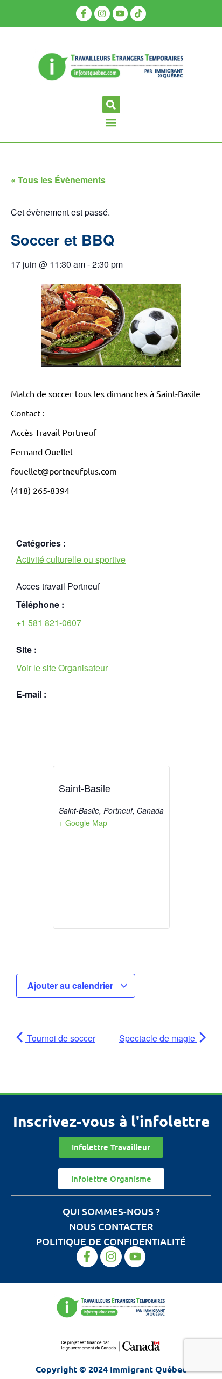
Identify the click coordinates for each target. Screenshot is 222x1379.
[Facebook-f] (84, 13)
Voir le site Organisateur (62, 668)
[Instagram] (102, 13)
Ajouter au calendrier (71, 985)
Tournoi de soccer (60, 1038)
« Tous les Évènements (58, 180)
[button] (111, 104)
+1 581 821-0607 (48, 622)
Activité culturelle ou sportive (71, 559)
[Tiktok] (138, 13)
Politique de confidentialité (111, 1241)
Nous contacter (111, 1226)
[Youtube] (120, 13)
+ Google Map (83, 822)
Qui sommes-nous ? (111, 1211)
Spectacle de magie (158, 1038)
